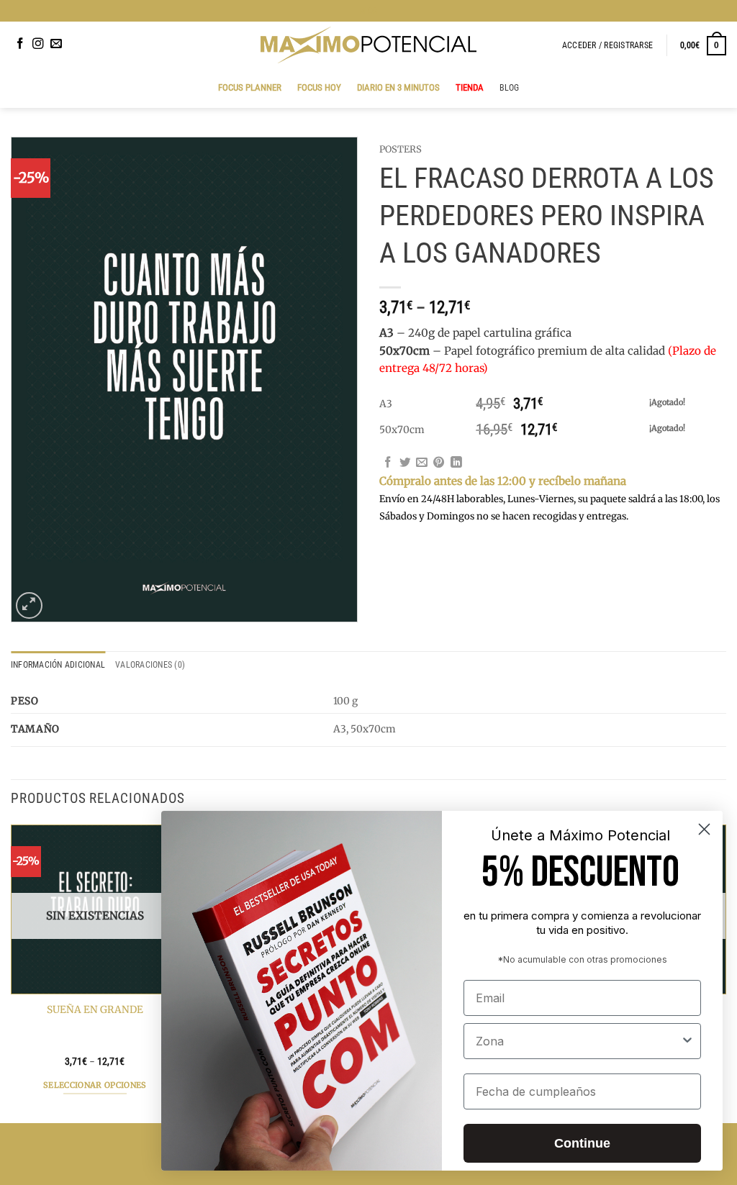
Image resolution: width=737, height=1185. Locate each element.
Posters (400, 149)
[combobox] (578, 1041)
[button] (607, 45)
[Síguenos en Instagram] (38, 44)
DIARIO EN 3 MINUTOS (398, 87)
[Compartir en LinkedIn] (456, 463)
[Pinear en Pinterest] (439, 463)
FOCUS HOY (319, 87)
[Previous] (11, 972)
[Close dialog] (704, 829)
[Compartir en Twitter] (405, 463)
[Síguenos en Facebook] (20, 44)
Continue (582, 1143)
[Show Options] (687, 1041)
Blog (509, 88)
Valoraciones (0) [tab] (150, 665)
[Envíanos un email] (56, 44)
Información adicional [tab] (58, 665)
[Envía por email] (422, 463)
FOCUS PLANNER (249, 87)
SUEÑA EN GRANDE (95, 1010)
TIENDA (470, 87)
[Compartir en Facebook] (388, 463)
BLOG (369, 11)
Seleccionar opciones (95, 1085)
